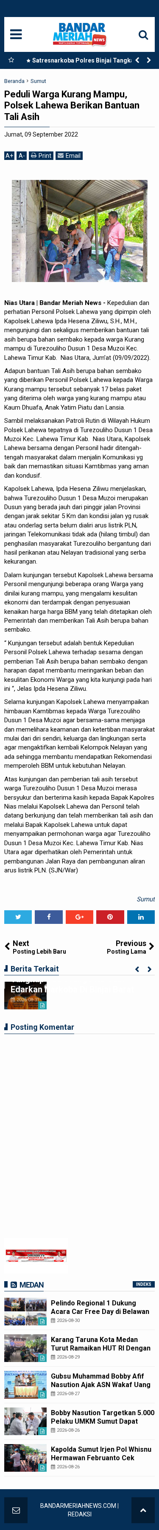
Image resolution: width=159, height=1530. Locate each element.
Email (73, 155)
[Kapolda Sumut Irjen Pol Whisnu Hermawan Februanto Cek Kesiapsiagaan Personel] (25, 1458)
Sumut (146, 899)
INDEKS (143, 1284)
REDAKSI (80, 1514)
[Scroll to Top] (143, 1510)
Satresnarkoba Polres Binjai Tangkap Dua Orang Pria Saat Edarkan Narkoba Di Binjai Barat (89, 62)
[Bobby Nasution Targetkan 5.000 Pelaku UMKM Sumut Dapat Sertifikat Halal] (25, 1421)
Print (45, 155)
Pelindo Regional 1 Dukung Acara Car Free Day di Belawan (100, 1307)
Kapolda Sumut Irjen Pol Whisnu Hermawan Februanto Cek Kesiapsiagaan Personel (101, 1457)
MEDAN (32, 1284)
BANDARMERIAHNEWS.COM (78, 1505)
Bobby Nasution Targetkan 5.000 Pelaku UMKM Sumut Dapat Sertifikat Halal (102, 1421)
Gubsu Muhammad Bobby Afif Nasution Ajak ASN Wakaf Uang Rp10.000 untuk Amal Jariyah (101, 1384)
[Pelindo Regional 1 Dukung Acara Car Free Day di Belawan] (25, 1311)
